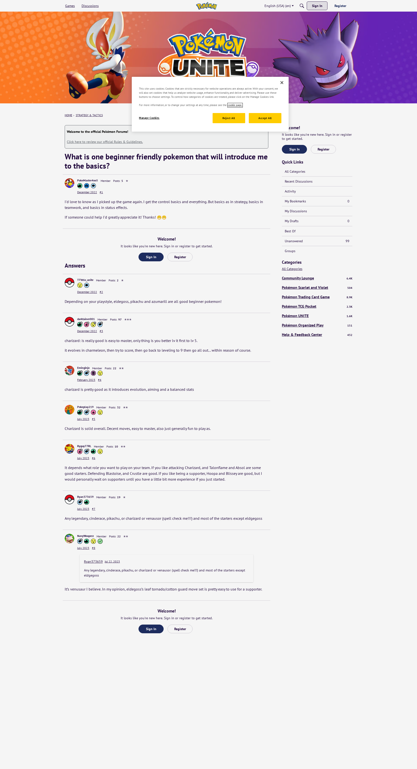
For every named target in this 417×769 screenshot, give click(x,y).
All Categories (295, 171)
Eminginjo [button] (83, 368)
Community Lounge (317, 278)
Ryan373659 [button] (85, 496)
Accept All (265, 118)
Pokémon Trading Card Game (317, 296)
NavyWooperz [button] (85, 536)
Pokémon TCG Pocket (317, 306)
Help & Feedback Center (317, 334)
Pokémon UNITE (317, 315)
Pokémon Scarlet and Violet (317, 287)
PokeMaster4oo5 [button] (87, 180)
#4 (99, 380)
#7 (93, 509)
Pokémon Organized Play (317, 325)
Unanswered (317, 241)
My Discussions (296, 211)
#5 (93, 419)
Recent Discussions (299, 181)
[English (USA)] (206, 6)
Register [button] (180, 257)
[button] (69, 183)
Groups (290, 251)
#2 (101, 292)
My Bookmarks (317, 201)
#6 (93, 458)
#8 (93, 548)
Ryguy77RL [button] (84, 446)
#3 (101, 331)
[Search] (302, 5)
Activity (290, 191)
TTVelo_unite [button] (85, 280)
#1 (101, 192)
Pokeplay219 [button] (85, 407)
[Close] (282, 82)
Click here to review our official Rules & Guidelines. (105, 142)
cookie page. (235, 105)
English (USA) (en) (277, 6)
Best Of (290, 231)
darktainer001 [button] (86, 319)
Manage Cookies (149, 118)
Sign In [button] (151, 257)
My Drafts (317, 221)
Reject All (228, 118)
